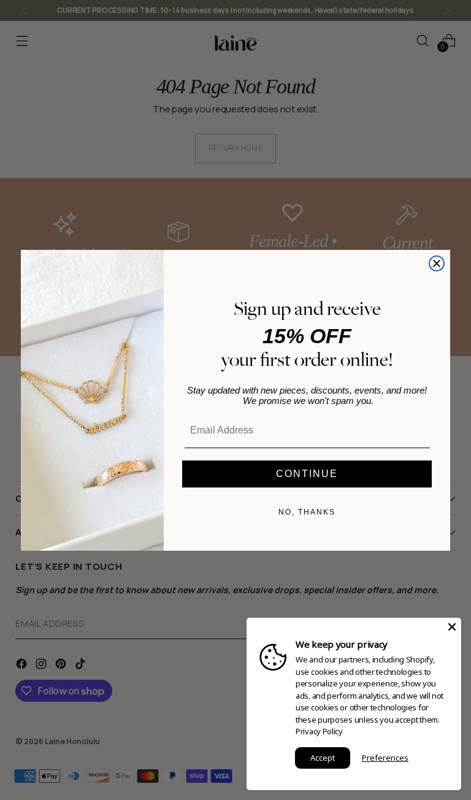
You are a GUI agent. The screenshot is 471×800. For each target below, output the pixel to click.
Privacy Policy (319, 731)
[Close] (452, 627)
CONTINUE (307, 473)
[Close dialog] (436, 263)
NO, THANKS (306, 512)
